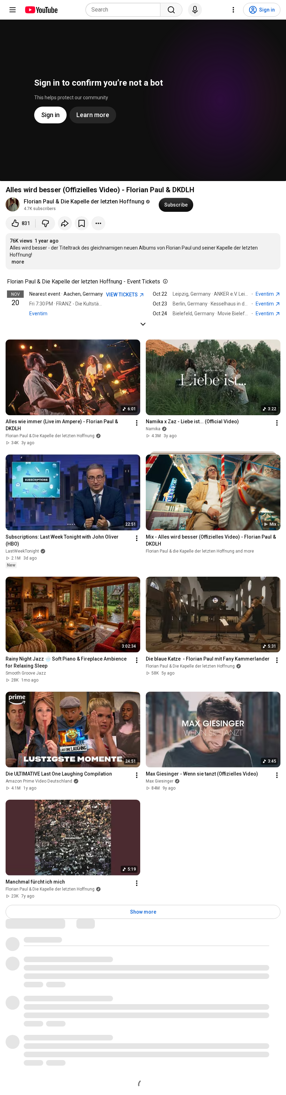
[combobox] (125, 10)
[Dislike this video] (45, 223)
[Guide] (12, 10)
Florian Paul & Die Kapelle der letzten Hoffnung (84, 201)
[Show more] (143, 324)
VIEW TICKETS (122, 294)
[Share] (65, 223)
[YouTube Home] (41, 10)
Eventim (38, 313)
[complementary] (164, 282)
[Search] (171, 10)
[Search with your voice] (195, 10)
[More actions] (98, 223)
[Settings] (233, 10)
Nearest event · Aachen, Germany (66, 294)
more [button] (18, 262)
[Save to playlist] (82, 223)
